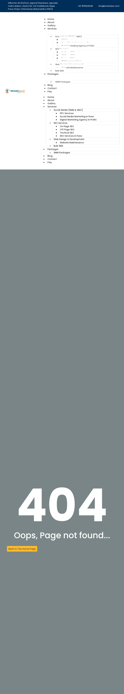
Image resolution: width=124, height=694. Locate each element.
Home (50, 19)
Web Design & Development (69, 139)
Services (52, 28)
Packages (52, 74)
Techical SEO (67, 132)
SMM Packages (62, 81)
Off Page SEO (67, 129)
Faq (49, 91)
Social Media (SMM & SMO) (68, 109)
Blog (49, 85)
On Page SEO (67, 126)
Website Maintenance (72, 67)
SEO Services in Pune (71, 135)
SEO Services (60, 123)
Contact (52, 88)
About (50, 22)
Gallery (51, 25)
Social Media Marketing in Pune (77, 116)
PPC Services (67, 113)
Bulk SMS (59, 70)
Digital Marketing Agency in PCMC (78, 45)
